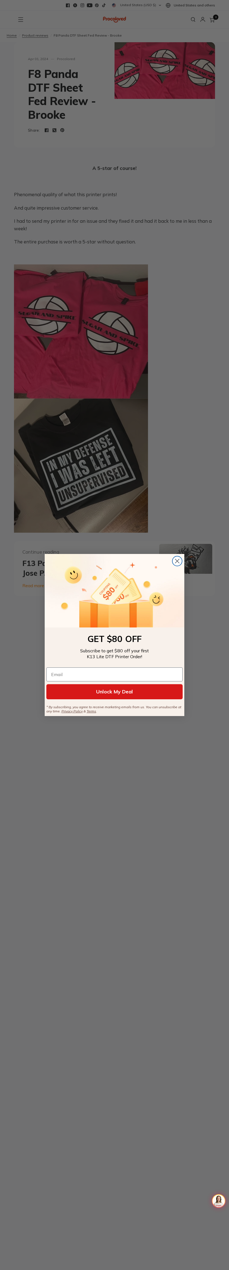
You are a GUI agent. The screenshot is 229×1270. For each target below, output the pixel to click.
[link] (114, 590)
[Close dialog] (177, 561)
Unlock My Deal (114, 691)
